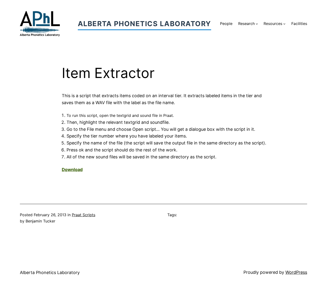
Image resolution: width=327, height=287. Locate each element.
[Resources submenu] (284, 24)
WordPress (296, 272)
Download (72, 169)
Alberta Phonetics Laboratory (144, 23)
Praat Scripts (83, 214)
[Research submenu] (257, 24)
